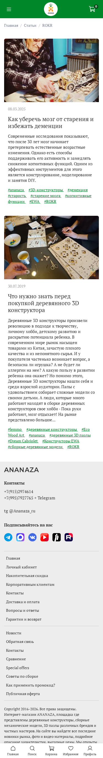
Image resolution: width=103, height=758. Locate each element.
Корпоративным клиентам (30, 584)
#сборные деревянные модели (35, 446)
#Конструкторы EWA (60, 440)
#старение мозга (45, 195)
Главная (11, 25)
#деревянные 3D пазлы (70, 435)
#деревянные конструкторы (52, 429)
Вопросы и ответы (22, 610)
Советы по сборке (22, 676)
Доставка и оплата (23, 601)
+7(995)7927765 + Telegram (29, 498)
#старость (17, 195)
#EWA (34, 201)
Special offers (17, 667)
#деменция (78, 189)
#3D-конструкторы (46, 189)
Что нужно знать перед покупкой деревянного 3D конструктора (43, 303)
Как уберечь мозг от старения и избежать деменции (51, 122)
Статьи (30, 25)
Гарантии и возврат (23, 619)
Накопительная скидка (27, 575)
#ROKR (50, 201)
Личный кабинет (21, 567)
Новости (13, 632)
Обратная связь (20, 641)
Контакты (15, 592)
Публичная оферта (23, 693)
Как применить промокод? (30, 685)
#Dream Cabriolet (23, 440)
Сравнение (16, 658)
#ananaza (16, 189)
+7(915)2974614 (18, 491)
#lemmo (15, 429)
